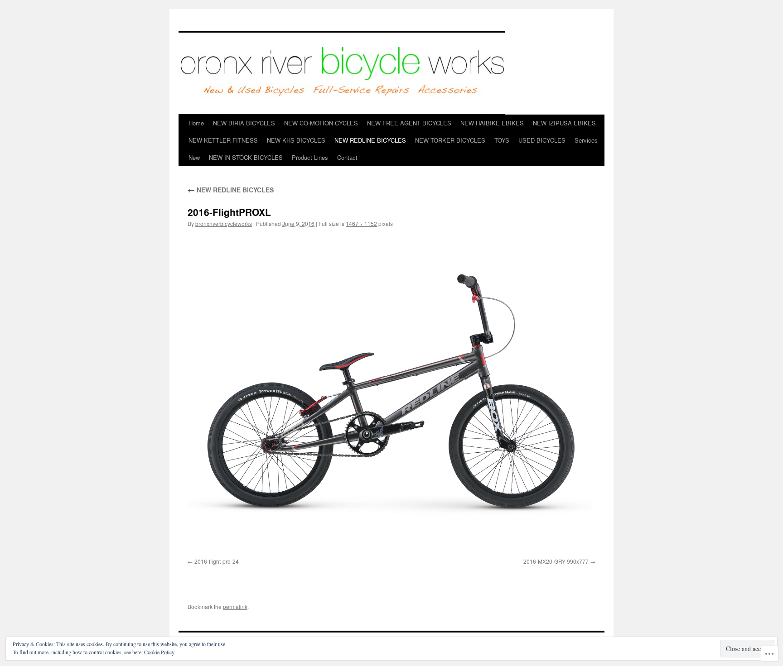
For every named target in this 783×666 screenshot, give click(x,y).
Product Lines (310, 157)
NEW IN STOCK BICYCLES (246, 157)
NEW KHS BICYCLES (296, 140)
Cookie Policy (159, 652)
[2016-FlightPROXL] (391, 395)
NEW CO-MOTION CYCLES (321, 123)
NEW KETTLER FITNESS (223, 140)
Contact (347, 157)
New (194, 157)
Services (586, 140)
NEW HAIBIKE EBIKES (492, 123)
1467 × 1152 (361, 223)
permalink (235, 606)
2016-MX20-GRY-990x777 (556, 561)
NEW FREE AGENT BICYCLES (409, 123)
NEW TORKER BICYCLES (450, 140)
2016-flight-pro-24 (216, 561)
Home (196, 123)
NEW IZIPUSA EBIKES (564, 123)
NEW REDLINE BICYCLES (370, 140)
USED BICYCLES (542, 140)
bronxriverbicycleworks (223, 223)
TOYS (501, 140)
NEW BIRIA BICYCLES (244, 123)
